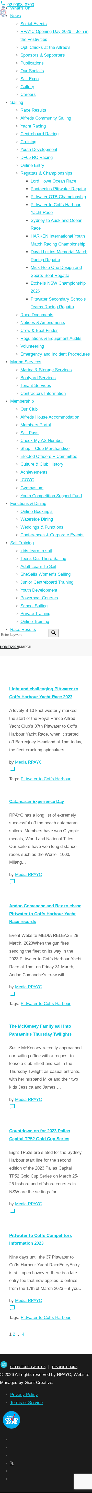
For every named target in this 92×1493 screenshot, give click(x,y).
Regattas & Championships (46, 173)
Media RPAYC (28, 762)
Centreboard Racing (39, 133)
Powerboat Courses (39, 597)
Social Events (33, 23)
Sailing (16, 102)
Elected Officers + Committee (48, 456)
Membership (22, 401)
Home (5, 647)
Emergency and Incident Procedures (55, 354)
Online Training (34, 621)
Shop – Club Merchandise (45, 448)
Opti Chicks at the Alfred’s (45, 47)
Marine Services (25, 361)
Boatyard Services (38, 377)
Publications (32, 63)
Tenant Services (35, 385)
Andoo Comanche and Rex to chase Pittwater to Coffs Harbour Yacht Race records (45, 913)
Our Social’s (32, 70)
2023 (14, 647)
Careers (28, 94)
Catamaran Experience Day (36, 801)
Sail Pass (29, 432)
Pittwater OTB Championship (58, 196)
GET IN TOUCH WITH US (27, 1367)
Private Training (35, 613)
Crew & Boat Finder (39, 330)
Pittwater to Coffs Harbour (46, 778)
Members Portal (35, 424)
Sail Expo (29, 78)
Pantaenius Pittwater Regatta (58, 188)
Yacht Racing (33, 126)
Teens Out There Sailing (43, 558)
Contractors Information (43, 393)
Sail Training (22, 542)
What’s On (20, 8)
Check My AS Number (41, 440)
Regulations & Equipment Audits (51, 338)
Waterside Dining (36, 519)
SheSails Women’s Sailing (45, 574)
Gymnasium (31, 487)
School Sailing (34, 605)
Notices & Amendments (42, 322)
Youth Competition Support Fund (51, 495)
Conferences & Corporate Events (52, 534)
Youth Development (38, 149)
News (15, 15)
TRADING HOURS (64, 1367)
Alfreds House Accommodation (49, 417)
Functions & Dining (28, 503)
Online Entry (32, 165)
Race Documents (36, 314)
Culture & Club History (41, 464)
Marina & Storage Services (46, 369)
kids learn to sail (36, 550)
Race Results (33, 110)
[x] (12, 1463)
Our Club (29, 409)
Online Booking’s (36, 511)
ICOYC (27, 479)
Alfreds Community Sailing (45, 118)
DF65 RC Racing (36, 157)
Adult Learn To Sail (38, 566)
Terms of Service (26, 1402)
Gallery (27, 86)
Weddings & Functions (41, 527)
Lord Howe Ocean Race (53, 181)
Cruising (28, 141)
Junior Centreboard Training (46, 582)
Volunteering (32, 346)
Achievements (34, 472)
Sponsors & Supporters (42, 55)
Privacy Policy (24, 1394)
